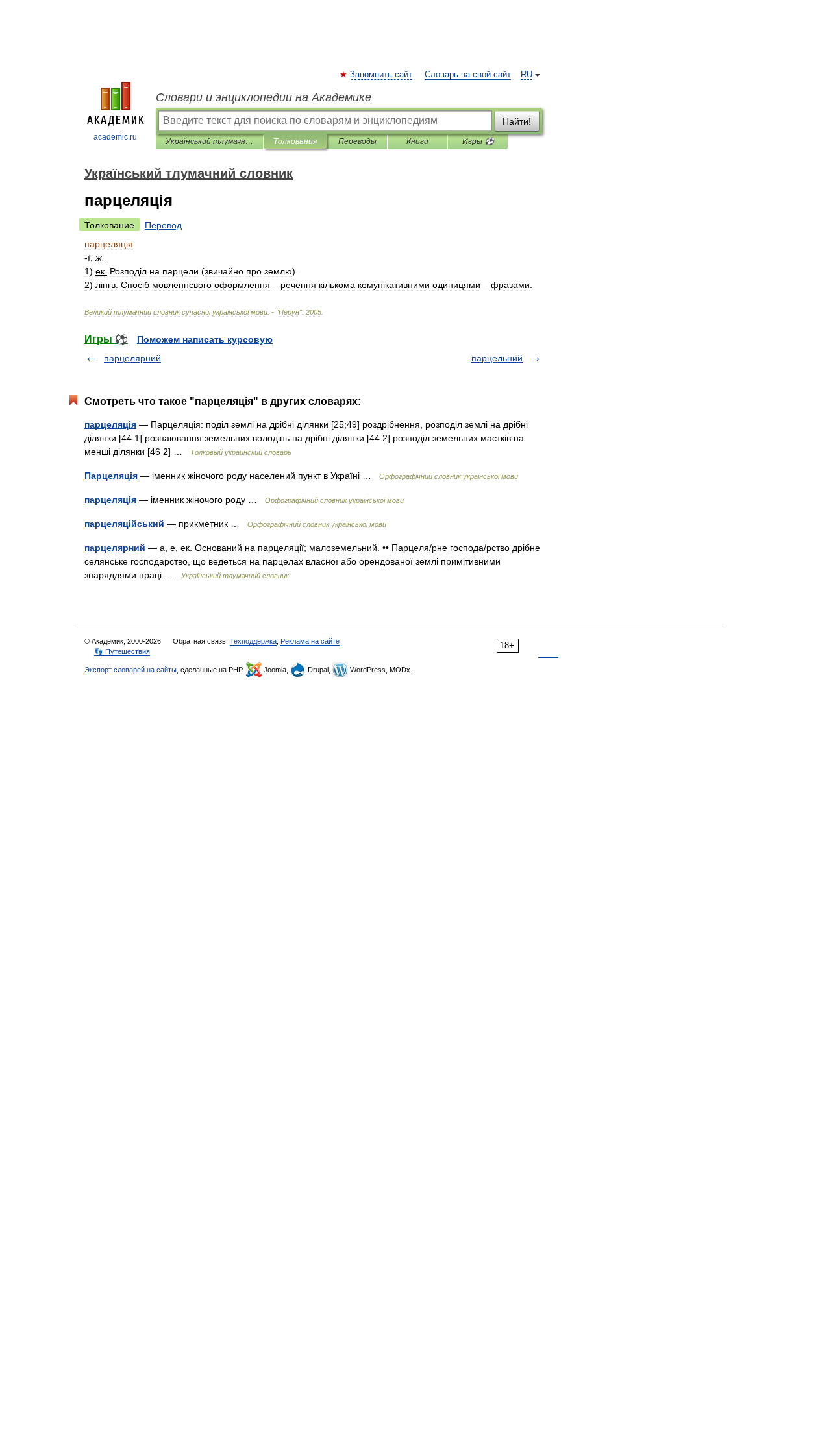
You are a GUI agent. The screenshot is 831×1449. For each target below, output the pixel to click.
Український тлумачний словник (209, 141)
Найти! (516, 121)
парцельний (497, 358)
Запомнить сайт (381, 74)
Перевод (163, 225)
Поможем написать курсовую (205, 339)
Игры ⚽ (478, 141)
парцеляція (110, 424)
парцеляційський (124, 523)
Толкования (295, 141)
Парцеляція (111, 475)
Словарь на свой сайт (468, 74)
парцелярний (132, 358)
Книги (417, 141)
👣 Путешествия (122, 651)
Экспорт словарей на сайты (130, 670)
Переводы (357, 141)
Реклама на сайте (310, 641)
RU (526, 74)
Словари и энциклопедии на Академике (263, 97)
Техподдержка (253, 641)
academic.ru (115, 136)
